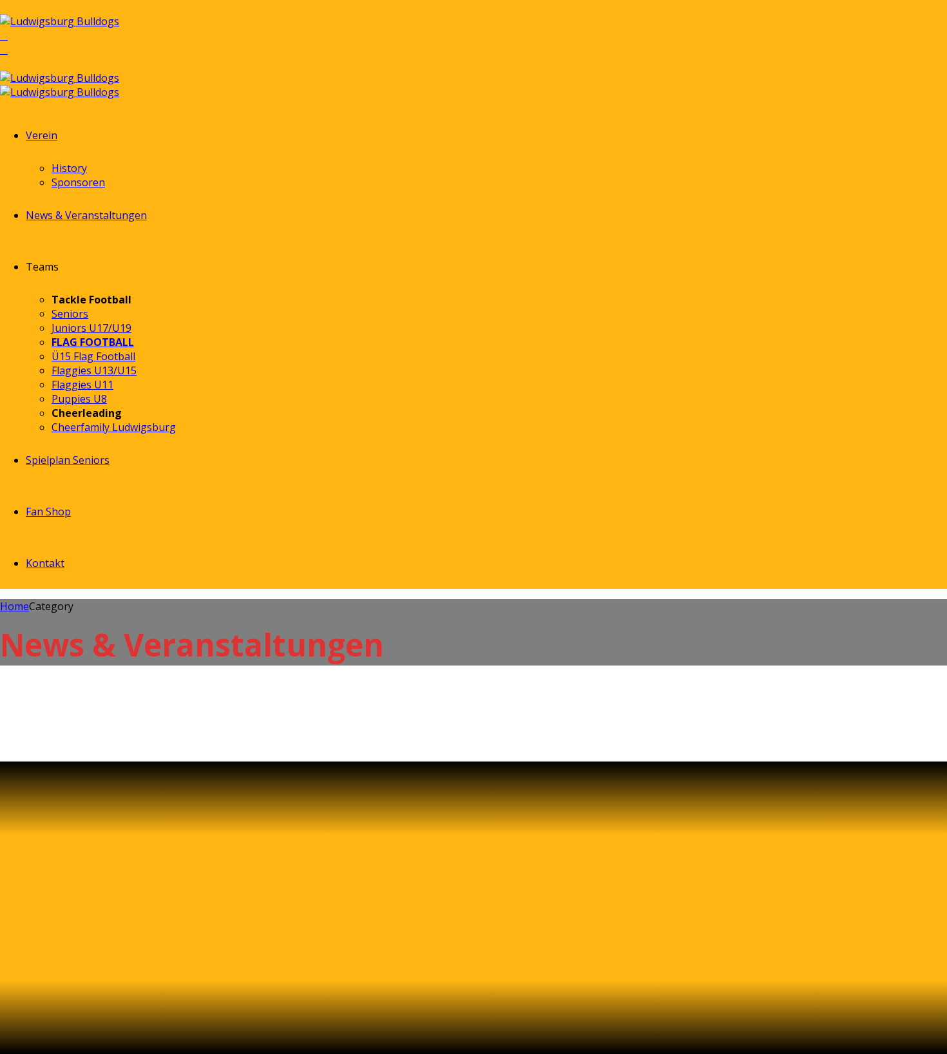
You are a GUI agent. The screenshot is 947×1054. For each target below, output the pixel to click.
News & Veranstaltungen (86, 215)
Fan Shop (48, 511)
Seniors (70, 314)
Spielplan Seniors (68, 460)
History (69, 168)
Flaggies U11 (82, 385)
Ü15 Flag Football (93, 356)
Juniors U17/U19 (91, 328)
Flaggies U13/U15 (94, 370)
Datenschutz (120, 981)
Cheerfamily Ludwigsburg (114, 427)
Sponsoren (78, 182)
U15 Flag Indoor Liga (102, 737)
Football (59, 706)
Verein (41, 135)
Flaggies (20, 706)
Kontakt (45, 563)
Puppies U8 (79, 399)
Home (14, 606)
